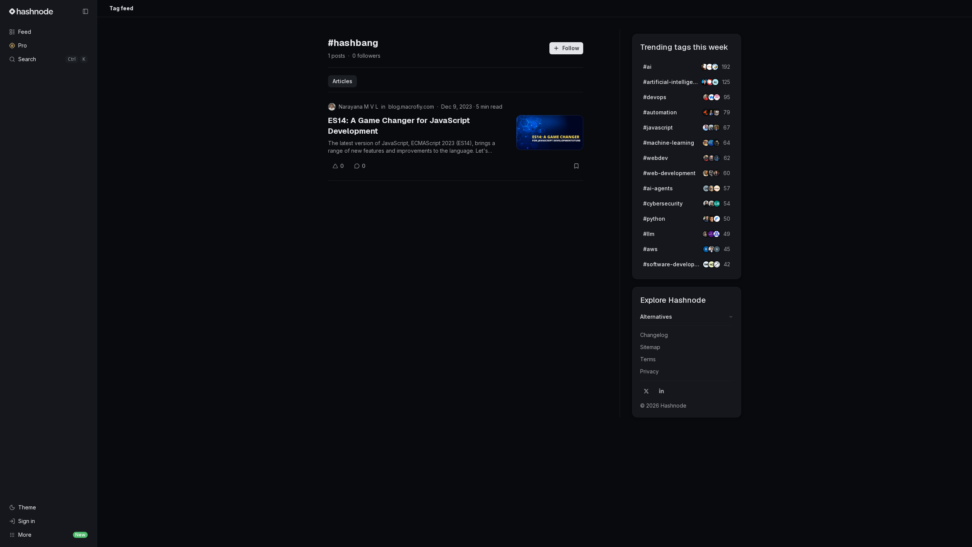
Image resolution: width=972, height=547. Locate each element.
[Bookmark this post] (576, 166)
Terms (648, 359)
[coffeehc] (716, 112)
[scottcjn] (716, 143)
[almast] (715, 82)
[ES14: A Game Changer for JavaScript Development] (549, 132)
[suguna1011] (717, 249)
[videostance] (715, 67)
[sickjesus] (717, 97)
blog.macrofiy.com (411, 106)
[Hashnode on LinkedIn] (661, 391)
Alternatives (656, 316)
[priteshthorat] (716, 127)
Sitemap (650, 347)
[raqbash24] (717, 264)
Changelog (654, 335)
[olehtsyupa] (717, 158)
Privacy (649, 371)
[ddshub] (717, 188)
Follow (570, 48)
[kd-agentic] (717, 203)
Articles (342, 81)
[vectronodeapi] (717, 219)
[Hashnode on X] (646, 391)
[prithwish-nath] (716, 173)
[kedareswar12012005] (716, 234)
